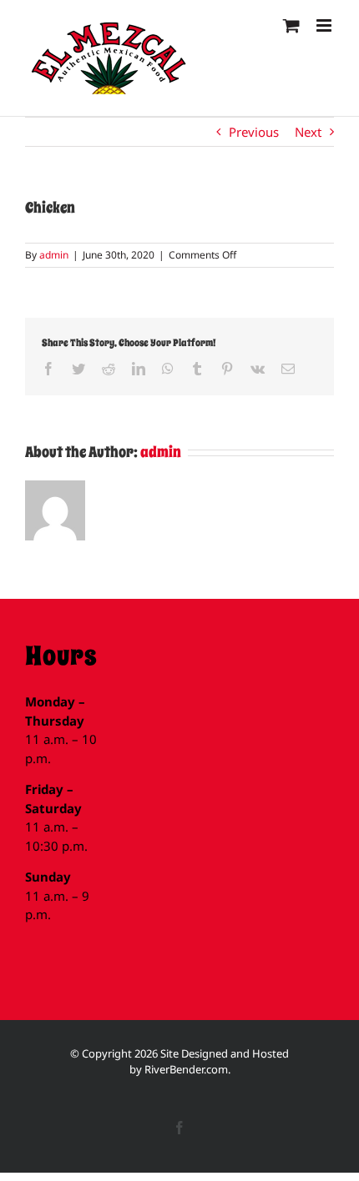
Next (308, 131)
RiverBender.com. (187, 1069)
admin (53, 255)
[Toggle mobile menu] (325, 25)
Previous (254, 131)
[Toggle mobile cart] (291, 25)
